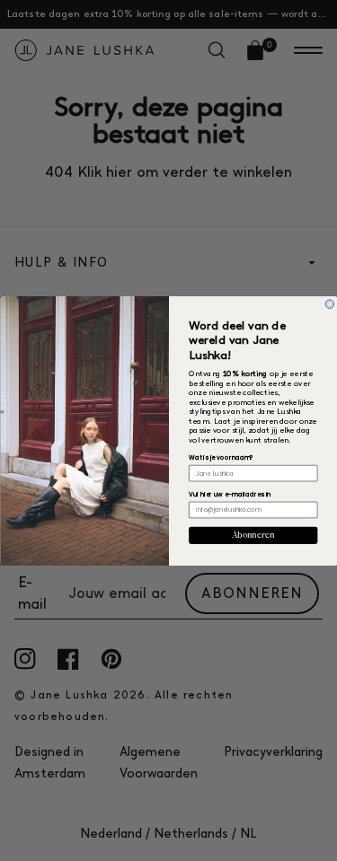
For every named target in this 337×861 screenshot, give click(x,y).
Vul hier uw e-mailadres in (229, 493)
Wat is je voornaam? (221, 457)
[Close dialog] (329, 303)
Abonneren (253, 535)
